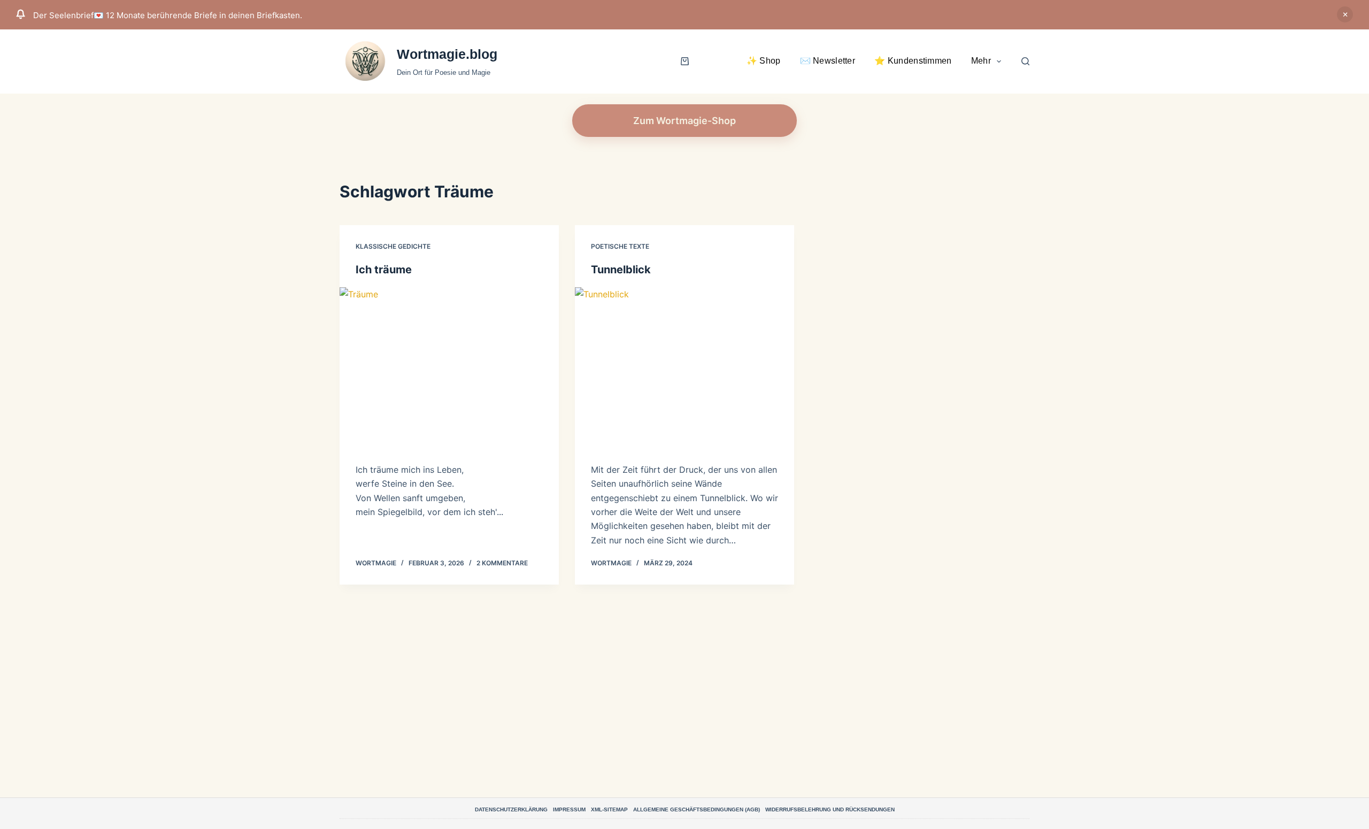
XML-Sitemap (609, 809)
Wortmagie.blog (447, 54)
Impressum (569, 809)
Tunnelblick (621, 269)
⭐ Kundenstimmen (913, 60)
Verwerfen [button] (1345, 14)
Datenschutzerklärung (511, 809)
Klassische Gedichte (393, 246)
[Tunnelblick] (684, 369)
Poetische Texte (620, 246)
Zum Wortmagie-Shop (684, 120)
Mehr (981, 60)
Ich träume (384, 269)
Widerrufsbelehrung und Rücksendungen (830, 809)
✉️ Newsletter (828, 60)
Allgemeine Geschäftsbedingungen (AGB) (696, 809)
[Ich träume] (449, 369)
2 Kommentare (502, 563)
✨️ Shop (764, 60)
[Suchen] (1025, 61)
